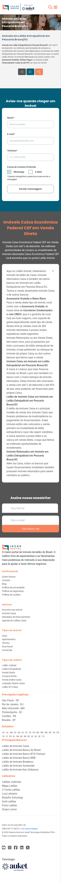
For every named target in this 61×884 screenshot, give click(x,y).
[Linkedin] (21, 848)
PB (57, 732)
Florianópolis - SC (12, 712)
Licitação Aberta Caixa (13, 683)
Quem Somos (8, 576)
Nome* (10, 117)
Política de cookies (11, 594)
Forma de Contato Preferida (21, 167)
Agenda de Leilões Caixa (14, 620)
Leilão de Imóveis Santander (18, 765)
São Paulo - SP (10, 700)
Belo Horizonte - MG (13, 708)
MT (50, 732)
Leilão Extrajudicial (11, 669)
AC (3, 732)
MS (46, 732)
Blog (4, 584)
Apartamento (8, 639)
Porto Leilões (9, 805)
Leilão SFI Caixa (10, 687)
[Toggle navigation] (55, 7)
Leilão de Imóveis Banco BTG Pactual (23, 753)
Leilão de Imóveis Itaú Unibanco (20, 769)
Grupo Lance (9, 809)
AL (7, 732)
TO (43, 736)
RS (28, 736)
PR (10, 736)
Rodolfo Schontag (12, 797)
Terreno (6, 643)
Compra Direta (9, 676)
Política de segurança (13, 591)
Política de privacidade (13, 587)
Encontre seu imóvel (12, 609)
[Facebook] (3, 848)
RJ (14, 736)
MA (38, 732)
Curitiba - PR (9, 716)
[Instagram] (9, 848)
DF (26, 732)
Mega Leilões (9, 785)
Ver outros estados (29, 829)
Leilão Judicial (9, 665)
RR (25, 736)
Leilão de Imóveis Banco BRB (18, 757)
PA (54, 732)
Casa (4, 635)
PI (7, 736)
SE (36, 736)
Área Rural (7, 646)
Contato (6, 580)
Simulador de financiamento (16, 617)
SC (32, 736)
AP (15, 732)
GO (34, 732)
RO (21, 736)
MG (42, 732)
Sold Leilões (9, 801)
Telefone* (12, 150)
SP (39, 736)
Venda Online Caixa (11, 679)
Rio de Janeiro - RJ (12, 704)
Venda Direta (8, 672)
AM (11, 732)
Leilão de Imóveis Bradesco (17, 761)
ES (30, 732)
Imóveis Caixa (9, 613)
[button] (50, 7)
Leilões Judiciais (11, 781)
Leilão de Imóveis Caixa (15, 746)
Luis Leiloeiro (9, 793)
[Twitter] (27, 848)
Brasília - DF (9, 720)
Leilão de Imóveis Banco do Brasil (21, 750)
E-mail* (11, 134)
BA (19, 732)
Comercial (7, 650)
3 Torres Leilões (11, 789)
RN (18, 736)
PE (3, 736)
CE (22, 732)
